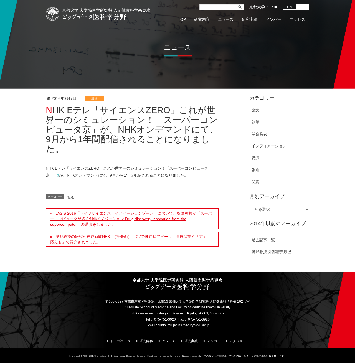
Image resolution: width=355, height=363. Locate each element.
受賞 (255, 181)
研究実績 (191, 341)
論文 (255, 110)
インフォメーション (269, 146)
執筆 (255, 122)
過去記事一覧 (263, 240)
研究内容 (146, 341)
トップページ (120, 341)
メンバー (213, 341)
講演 (255, 158)
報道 (94, 99)
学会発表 (259, 134)
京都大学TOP (261, 7)
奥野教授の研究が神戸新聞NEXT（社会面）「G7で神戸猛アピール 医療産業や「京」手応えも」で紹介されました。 (130, 239)
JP (303, 7)
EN (289, 7)
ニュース (168, 341)
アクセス (236, 341)
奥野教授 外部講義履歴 (271, 252)
